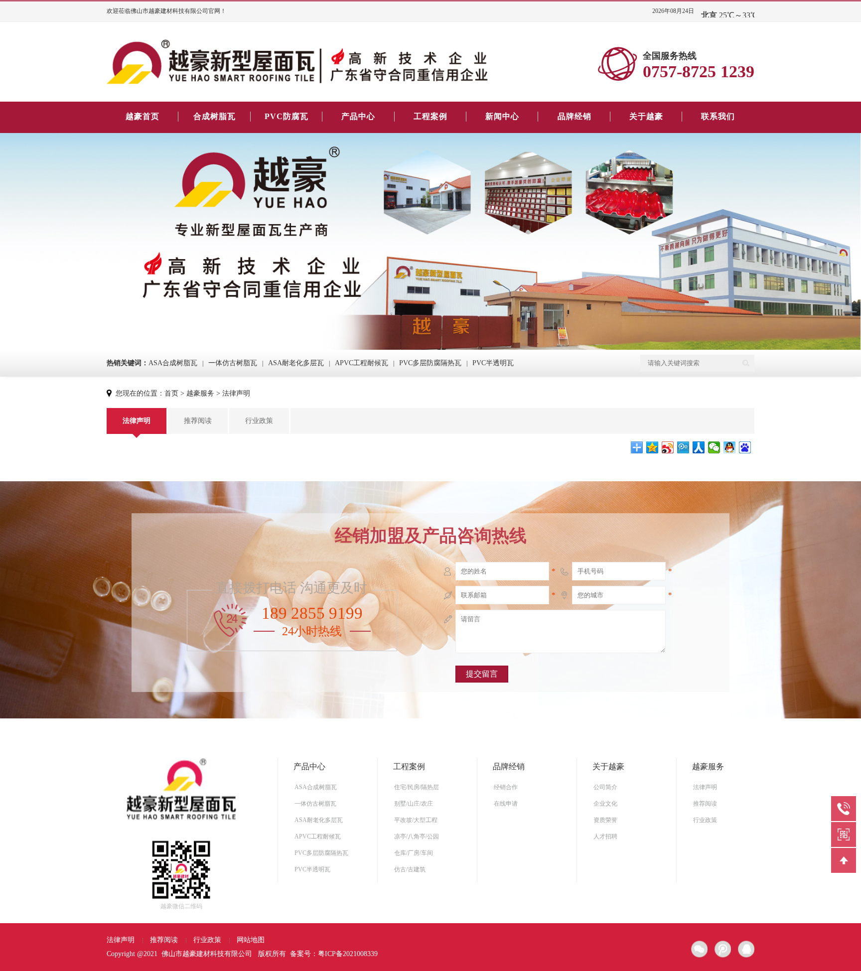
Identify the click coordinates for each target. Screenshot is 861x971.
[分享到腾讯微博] (683, 447)
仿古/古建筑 (410, 869)
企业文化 (605, 803)
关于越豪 (646, 116)
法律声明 (236, 393)
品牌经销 (574, 116)
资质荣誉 (605, 820)
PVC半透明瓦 (493, 363)
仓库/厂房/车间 (413, 852)
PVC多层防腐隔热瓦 (430, 363)
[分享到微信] (714, 447)
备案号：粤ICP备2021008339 (334, 954)
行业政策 (259, 420)
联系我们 (718, 116)
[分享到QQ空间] (652, 447)
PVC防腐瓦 (286, 116)
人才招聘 (605, 836)
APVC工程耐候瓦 (361, 363)
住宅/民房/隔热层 (416, 787)
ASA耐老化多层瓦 (296, 363)
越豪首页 (142, 116)
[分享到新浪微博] (668, 447)
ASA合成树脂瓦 (172, 363)
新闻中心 (502, 116)
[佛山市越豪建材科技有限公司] (297, 61)
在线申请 (506, 803)
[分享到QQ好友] (729, 447)
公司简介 (605, 787)
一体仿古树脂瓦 (232, 363)
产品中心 (358, 116)
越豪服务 (200, 393)
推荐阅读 (198, 420)
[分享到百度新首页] (745, 447)
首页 (171, 393)
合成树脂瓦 (214, 116)
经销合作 (506, 787)
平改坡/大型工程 (415, 820)
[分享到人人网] (699, 447)
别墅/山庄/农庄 (413, 803)
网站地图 (251, 940)
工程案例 (430, 116)
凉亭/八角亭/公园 (416, 836)
